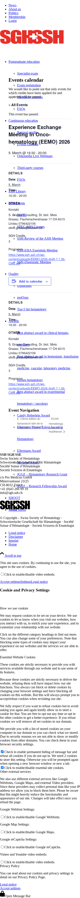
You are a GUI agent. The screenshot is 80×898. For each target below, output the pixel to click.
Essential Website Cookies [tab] (17, 657)
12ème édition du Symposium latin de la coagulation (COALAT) (30, 423)
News (12, 5)
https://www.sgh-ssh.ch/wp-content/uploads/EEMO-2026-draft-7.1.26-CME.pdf (37, 259)
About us (15, 9)
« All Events (18, 104)
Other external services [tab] (15, 771)
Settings (25, 582)
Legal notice (39, 582)
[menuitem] (44, 5)
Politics (13, 13)
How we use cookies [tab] (14, 608)
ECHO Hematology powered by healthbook (56, 425)
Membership (17, 17)
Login (13, 21)
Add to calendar (30, 281)
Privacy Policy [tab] (10, 866)
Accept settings (10, 582)
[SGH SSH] (32, 46)
